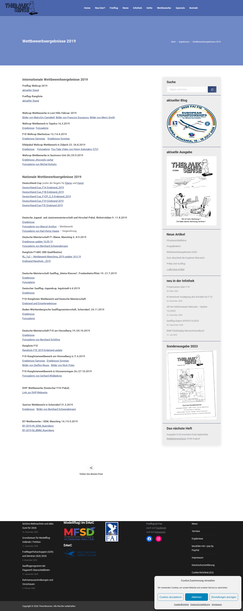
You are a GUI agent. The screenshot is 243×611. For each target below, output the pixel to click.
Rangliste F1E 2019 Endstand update (42, 350)
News (195, 523)
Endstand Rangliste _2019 (36, 261)
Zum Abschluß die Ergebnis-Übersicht (186, 257)
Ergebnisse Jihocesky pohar (37, 159)
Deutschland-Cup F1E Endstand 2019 (42, 205)
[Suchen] (212, 89)
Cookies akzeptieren (171, 597)
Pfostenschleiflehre (176, 240)
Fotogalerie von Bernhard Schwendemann (45, 246)
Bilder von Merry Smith (102, 117)
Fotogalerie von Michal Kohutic (39, 164)
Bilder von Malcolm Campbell (38, 117)
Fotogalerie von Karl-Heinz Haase (40, 231)
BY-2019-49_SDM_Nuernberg (38, 425)
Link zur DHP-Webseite (34, 392)
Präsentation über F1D (178, 287)
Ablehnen (197, 597)
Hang (80, 183)
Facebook (161, 528)
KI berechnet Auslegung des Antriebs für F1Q (189, 297)
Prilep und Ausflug (176, 263)
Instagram (160, 532)
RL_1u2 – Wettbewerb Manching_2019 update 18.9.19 (51, 256)
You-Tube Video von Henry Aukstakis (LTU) (74, 149)
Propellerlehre (174, 246)
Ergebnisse (28, 128)
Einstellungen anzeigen (223, 597)
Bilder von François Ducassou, (72, 117)
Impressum (217, 604)
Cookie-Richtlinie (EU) (203, 572)
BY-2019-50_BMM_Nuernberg (38, 430)
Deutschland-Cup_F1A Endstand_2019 (43, 187)
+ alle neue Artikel (175, 269)
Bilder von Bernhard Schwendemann (56, 409)
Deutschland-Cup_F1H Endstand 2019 (42, 200)
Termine (196, 531)
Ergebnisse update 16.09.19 (37, 241)
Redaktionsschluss (176, 438)
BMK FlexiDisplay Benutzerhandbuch (185, 330)
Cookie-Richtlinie (181, 604)
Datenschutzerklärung (200, 604)
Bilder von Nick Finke (62, 365)
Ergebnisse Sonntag (59, 138)
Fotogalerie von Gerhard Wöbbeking (42, 375)
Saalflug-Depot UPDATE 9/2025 (183, 320)
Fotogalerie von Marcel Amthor (39, 226)
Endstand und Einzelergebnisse (39, 303)
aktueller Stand (30, 90)
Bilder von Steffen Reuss (35, 365)
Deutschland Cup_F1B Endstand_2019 (43, 192)
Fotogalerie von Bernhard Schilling (41, 339)
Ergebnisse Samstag (33, 138)
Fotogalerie (42, 128)
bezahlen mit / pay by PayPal (203, 548)
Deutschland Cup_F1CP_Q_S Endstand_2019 (46, 196)
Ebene (68, 183)
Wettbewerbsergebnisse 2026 (182, 252)
